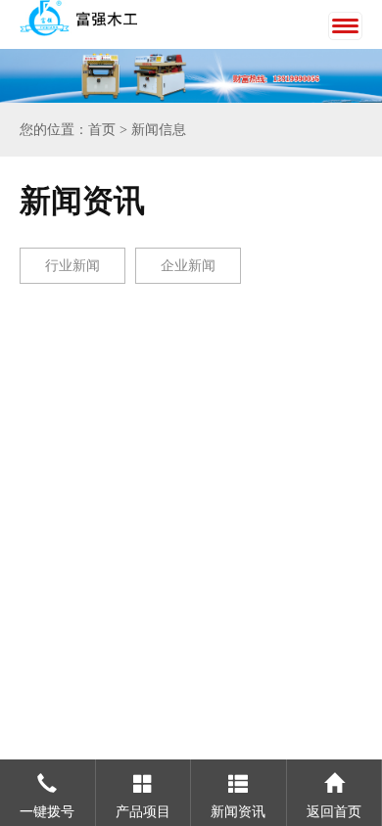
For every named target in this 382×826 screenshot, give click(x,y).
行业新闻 (72, 265)
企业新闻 (188, 265)
